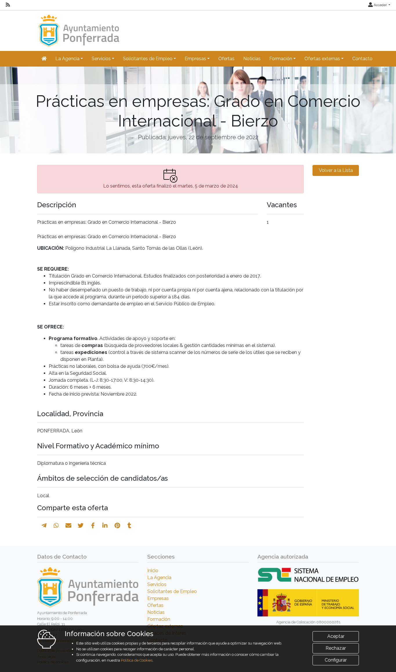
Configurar (336, 660)
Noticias (252, 58)
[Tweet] (80, 525)
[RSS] (8, 5)
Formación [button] (280, 58)
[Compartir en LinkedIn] (105, 525)
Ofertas (226, 58)
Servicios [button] (101, 58)
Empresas (158, 598)
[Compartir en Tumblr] (129, 525)
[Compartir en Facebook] (93, 525)
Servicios (156, 584)
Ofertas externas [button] (322, 58)
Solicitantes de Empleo (172, 591)
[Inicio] (78, 28)
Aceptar (335, 636)
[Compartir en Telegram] (44, 525)
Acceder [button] (380, 5)
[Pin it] (117, 525)
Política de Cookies (136, 660)
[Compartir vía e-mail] (68, 525)
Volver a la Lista (336, 170)
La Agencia (159, 577)
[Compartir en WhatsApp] (56, 525)
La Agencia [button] (67, 58)
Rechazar (336, 648)
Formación (158, 619)
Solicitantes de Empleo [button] (147, 58)
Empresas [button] (195, 58)
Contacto (362, 58)
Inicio (152, 570)
